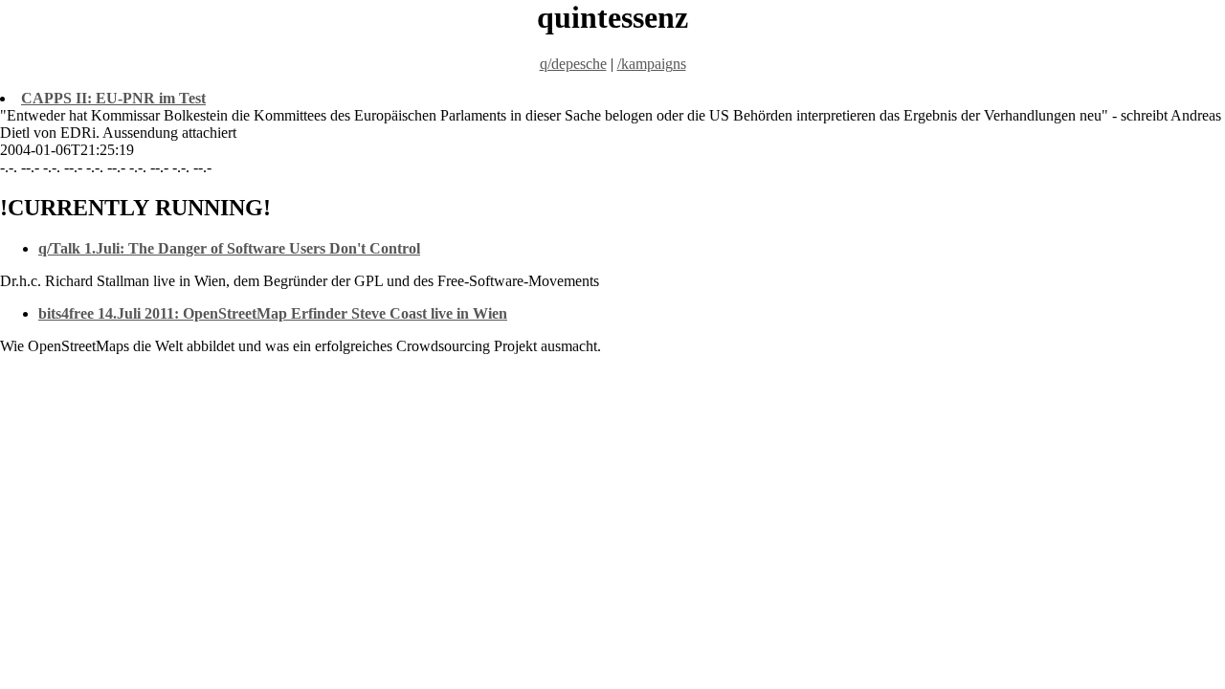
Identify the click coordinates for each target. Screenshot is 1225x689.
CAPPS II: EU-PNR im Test (113, 98)
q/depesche (573, 64)
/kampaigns (651, 64)
